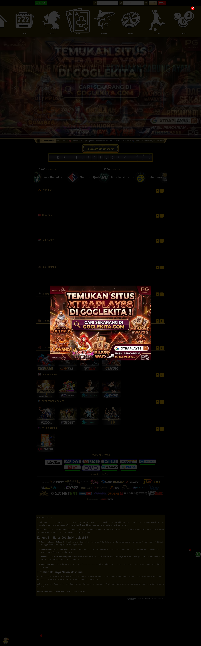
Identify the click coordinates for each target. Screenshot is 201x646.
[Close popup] (192, 8)
